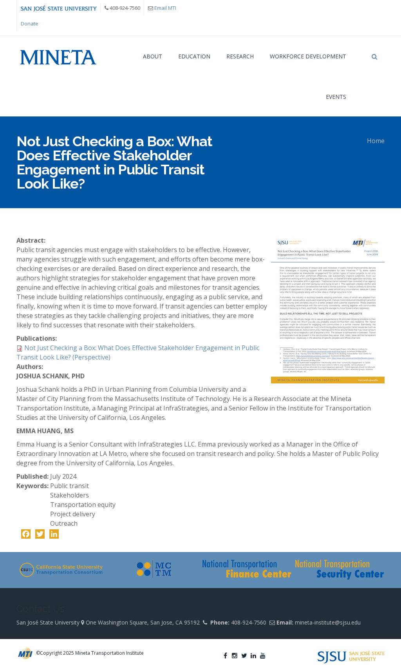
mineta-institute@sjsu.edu (328, 622)
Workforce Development (308, 56)
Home (376, 140)
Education (194, 56)
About (152, 56)
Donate (29, 23)
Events (336, 96)
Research (240, 56)
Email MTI (165, 7)
